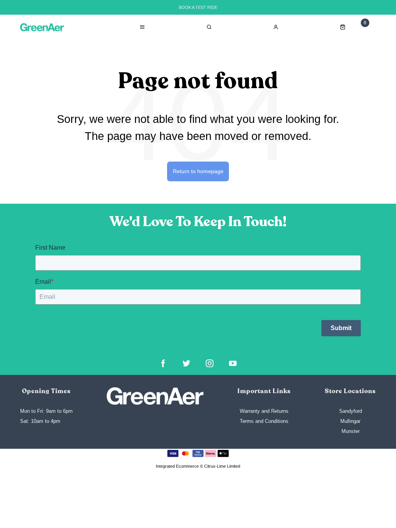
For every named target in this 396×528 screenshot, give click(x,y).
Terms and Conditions (264, 421)
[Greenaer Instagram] (209, 363)
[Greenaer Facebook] (163, 363)
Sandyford (350, 411)
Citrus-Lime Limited (222, 466)
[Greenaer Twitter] (186, 363)
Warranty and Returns (264, 411)
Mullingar (350, 421)
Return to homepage (198, 171)
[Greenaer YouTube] (232, 363)
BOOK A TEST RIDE (198, 7)
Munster (350, 431)
